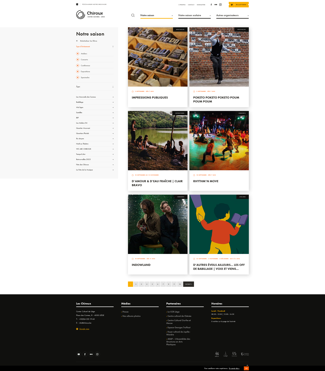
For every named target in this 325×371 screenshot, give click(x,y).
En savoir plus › (234, 368)
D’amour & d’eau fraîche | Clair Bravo (157, 183)
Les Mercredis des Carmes (86, 97)
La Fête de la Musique (84, 169)
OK (246, 368)
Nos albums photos (132, 316)
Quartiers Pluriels (82, 133)
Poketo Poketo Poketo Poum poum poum (216, 99)
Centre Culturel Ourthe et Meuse (178, 322)
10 (180, 284)
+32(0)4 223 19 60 (87, 319)
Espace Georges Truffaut (179, 327)
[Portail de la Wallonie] (217, 354)
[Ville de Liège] (225, 354)
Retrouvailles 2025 (83, 159)
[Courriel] (78, 354)
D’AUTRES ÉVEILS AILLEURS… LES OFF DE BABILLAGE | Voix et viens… (219, 267)
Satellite (79, 112)
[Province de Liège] (243, 354)
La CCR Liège (174, 311)
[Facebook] (211, 5)
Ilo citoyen (80, 138)
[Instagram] (220, 5)
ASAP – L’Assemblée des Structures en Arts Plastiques (178, 341)
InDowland (141, 265)
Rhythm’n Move (205, 181)
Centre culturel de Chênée (179, 316)
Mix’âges (79, 107)
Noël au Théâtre (82, 143)
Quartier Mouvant (83, 128)
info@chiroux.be (85, 323)
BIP (77, 117)
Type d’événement (83, 46)
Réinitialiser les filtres (88, 41)
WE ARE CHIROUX (83, 149)
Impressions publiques (150, 97)
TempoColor (80, 154)
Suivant (188, 284)
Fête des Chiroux (82, 164)
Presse (125, 311)
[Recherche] (132, 14)
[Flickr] (216, 5)
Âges (78, 86)
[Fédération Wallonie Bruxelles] (234, 354)
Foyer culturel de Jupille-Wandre (178, 333)
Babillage (79, 102)
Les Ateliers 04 (81, 123)
